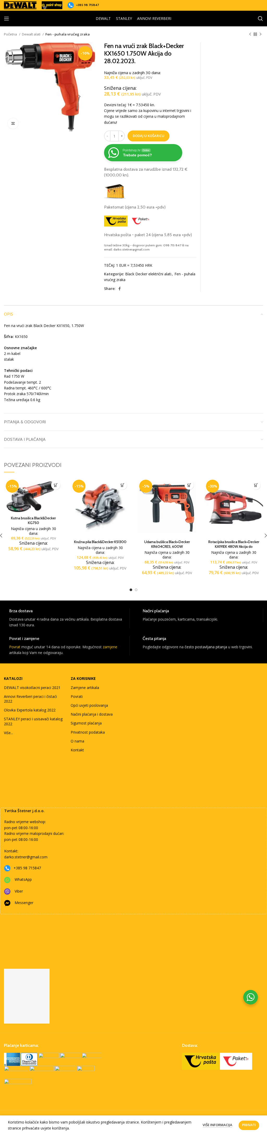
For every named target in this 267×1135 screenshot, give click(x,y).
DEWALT (103, 18)
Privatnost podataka (88, 732)
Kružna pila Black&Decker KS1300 (100, 541)
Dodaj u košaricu (148, 135)
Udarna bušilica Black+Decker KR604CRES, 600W (167, 544)
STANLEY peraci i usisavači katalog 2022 (33, 721)
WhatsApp (23, 879)
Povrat (14, 646)
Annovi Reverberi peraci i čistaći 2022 (30, 699)
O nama (77, 741)
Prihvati (249, 1125)
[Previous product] (250, 34)
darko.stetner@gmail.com (25, 856)
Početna (11, 34)
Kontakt (77, 749)
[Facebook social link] (119, 288)
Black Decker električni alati (148, 273)
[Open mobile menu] (6, 18)
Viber (19, 891)
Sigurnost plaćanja (86, 723)
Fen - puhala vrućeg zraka (67, 34)
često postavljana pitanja (206, 646)
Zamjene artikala (85, 687)
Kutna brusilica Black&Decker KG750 (33, 520)
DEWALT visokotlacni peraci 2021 (32, 687)
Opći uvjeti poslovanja (89, 705)
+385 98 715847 (87, 5)
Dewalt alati (31, 34)
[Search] (260, 18)
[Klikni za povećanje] (13, 123)
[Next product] (260, 34)
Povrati (77, 696)
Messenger (24, 902)
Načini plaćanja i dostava (92, 714)
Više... (8, 732)
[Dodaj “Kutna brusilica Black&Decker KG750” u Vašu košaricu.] (55, 485)
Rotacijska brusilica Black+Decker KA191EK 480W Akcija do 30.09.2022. (233, 546)
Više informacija (217, 1124)
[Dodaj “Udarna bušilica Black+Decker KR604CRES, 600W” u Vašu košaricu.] (189, 485)
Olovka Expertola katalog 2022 (30, 710)
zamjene (110, 646)
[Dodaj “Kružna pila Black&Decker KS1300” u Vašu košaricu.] (122, 485)
